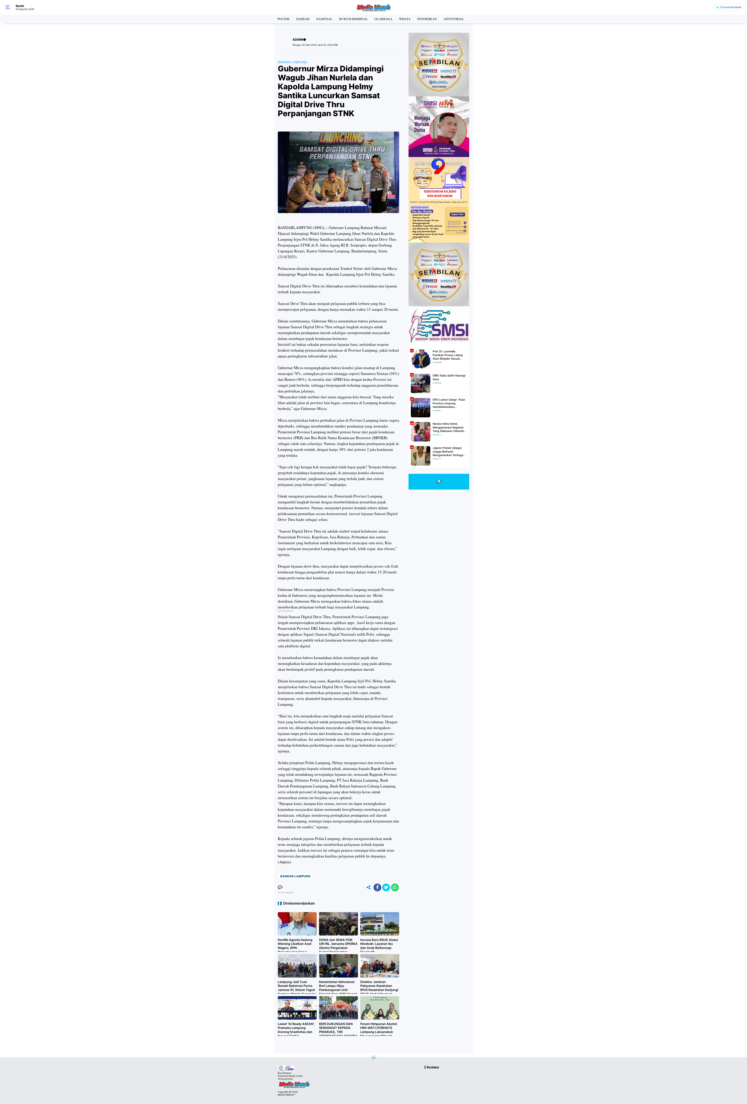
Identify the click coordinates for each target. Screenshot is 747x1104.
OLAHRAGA (383, 19)
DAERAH (302, 19)
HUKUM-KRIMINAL (353, 19)
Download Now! (731, 7)
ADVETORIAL (454, 19)
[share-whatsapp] (395, 887)
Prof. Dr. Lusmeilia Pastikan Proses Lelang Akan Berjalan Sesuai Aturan (448, 355)
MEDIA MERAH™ (286, 1094)
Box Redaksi (284, 1073)
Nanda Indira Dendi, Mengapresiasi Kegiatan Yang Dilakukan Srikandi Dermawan (448, 427)
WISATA (405, 19)
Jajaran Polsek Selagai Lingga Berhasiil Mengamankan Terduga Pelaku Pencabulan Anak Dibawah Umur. (448, 451)
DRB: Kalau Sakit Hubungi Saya (449, 377)
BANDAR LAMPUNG (292, 62)
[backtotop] (373, 1058)
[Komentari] (280, 887)
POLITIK (283, 19)
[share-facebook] (377, 887)
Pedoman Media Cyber (290, 1075)
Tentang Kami (285, 1078)
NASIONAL (324, 19)
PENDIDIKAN (427, 19)
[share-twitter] (386, 887)
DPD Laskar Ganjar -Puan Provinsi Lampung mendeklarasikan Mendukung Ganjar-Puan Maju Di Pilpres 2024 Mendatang (449, 403)
